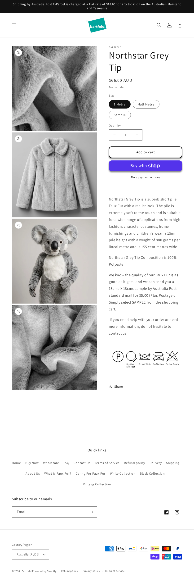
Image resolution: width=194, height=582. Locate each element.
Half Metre (146, 104)
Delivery (156, 463)
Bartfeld (27, 571)
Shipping (173, 463)
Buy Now (32, 463)
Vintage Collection (97, 484)
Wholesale (51, 463)
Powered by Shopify (44, 571)
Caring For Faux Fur (91, 473)
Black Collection (152, 473)
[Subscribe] (91, 512)
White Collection (123, 473)
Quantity (115, 125)
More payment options (145, 177)
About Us (33, 473)
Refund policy (134, 463)
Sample (120, 115)
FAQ (66, 463)
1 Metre (120, 104)
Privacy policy (91, 571)
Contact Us (82, 463)
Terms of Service (107, 463)
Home (16, 463)
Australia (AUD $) (28, 554)
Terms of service (115, 571)
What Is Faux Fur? (57, 473)
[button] (14, 25)
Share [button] (118, 386)
